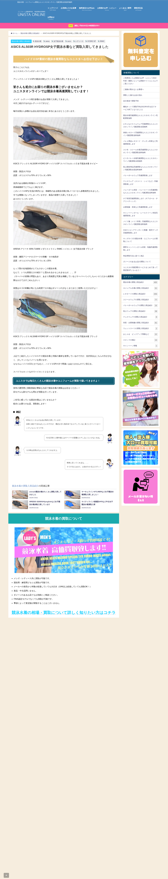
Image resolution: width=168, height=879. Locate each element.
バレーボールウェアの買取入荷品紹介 (140, 305)
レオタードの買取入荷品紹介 (140, 294)
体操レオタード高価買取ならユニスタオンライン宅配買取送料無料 (140, 134)
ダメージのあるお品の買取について (137, 262)
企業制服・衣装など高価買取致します (138, 207)
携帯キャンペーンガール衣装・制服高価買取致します (140, 248)
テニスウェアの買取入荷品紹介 (140, 317)
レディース (79, 41)
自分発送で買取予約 (131, 101)
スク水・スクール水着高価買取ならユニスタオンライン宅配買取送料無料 (140, 151)
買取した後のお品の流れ (132, 95)
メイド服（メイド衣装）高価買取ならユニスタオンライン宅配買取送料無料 (140, 222)
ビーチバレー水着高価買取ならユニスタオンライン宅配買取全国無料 (140, 159)
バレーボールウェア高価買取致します (138, 175)
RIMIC (102, 41)
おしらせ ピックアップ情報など (140, 334)
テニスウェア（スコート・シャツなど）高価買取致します (140, 182)
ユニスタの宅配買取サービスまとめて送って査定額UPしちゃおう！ (140, 268)
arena (47, 41)
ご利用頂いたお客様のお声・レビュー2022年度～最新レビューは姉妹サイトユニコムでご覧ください (140, 81)
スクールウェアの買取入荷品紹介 (140, 300)
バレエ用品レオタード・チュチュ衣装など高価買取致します (140, 142)
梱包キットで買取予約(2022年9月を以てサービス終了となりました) (139, 108)
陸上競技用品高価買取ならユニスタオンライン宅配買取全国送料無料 (140, 168)
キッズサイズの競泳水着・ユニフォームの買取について (140, 240)
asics (69, 41)
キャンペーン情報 (140, 346)
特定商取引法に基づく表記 (133, 256)
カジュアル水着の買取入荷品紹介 (140, 288)
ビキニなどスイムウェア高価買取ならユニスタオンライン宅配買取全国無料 (140, 125)
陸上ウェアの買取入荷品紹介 (140, 311)
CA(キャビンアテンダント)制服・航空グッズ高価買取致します (140, 231)
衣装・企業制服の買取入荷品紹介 (140, 323)
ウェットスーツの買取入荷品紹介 (140, 328)
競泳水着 (38, 41)
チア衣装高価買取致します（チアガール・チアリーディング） (140, 199)
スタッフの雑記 (140, 340)
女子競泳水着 (58, 41)
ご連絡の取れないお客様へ (133, 89)
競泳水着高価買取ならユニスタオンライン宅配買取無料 (140, 116)
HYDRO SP (91, 41)
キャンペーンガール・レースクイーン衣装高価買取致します (140, 214)
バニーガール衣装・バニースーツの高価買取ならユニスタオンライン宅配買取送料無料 (140, 191)
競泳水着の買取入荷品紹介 (21, 41)
